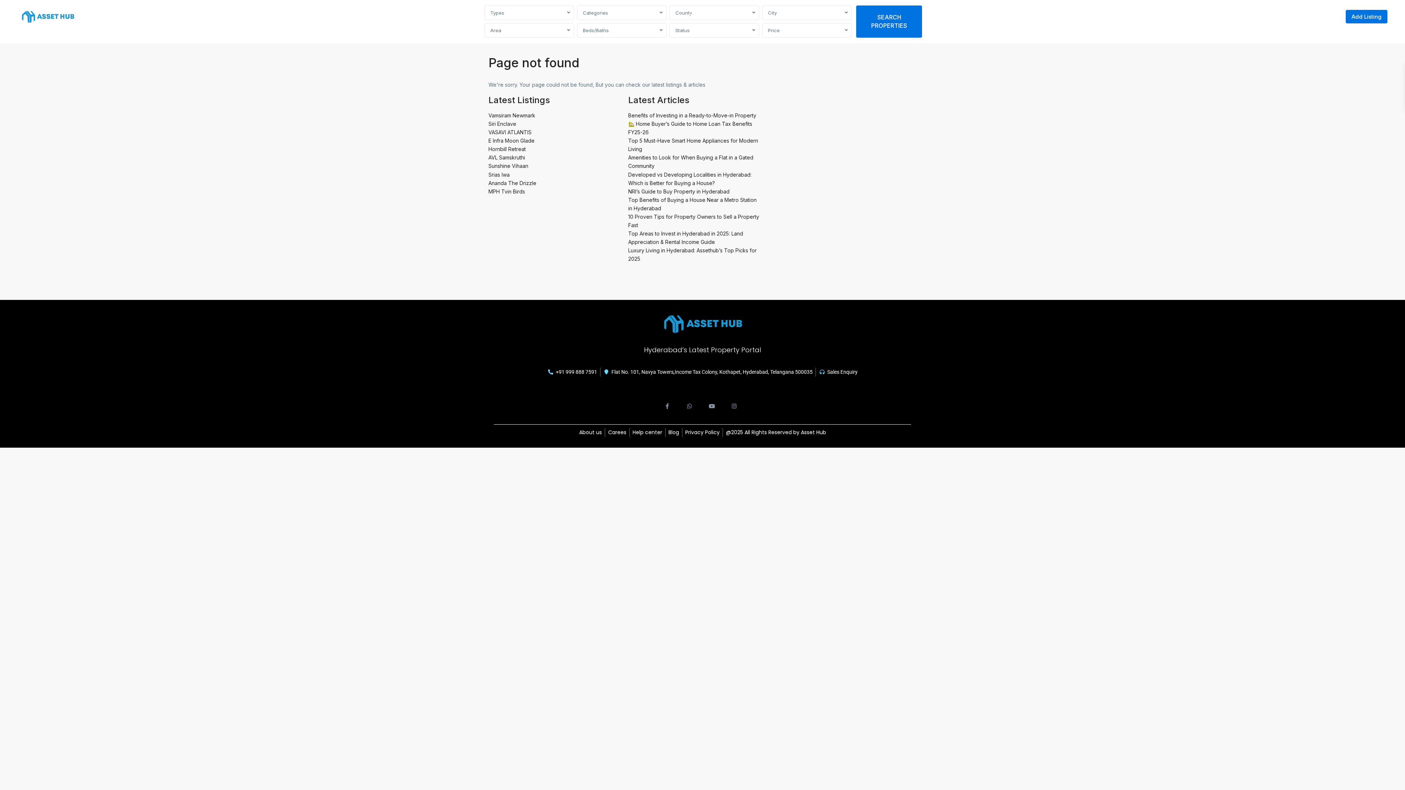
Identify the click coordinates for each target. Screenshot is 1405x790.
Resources (742, 16)
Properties (642, 16)
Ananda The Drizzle (512, 183)
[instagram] (734, 402)
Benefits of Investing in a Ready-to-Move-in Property (692, 115)
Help (774, 16)
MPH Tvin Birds (506, 191)
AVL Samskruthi (506, 157)
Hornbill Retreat (507, 149)
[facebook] (667, 402)
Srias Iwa (499, 175)
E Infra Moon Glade (511, 141)
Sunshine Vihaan (508, 166)
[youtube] (711, 402)
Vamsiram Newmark (511, 115)
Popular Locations (692, 16)
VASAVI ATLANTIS (510, 132)
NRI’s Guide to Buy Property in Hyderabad (679, 191)
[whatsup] (689, 402)
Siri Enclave (502, 124)
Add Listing (1367, 16)
